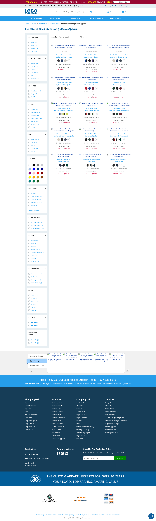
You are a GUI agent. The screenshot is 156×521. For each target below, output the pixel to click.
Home (27, 24)
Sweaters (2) (35, 73)
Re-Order (28, 418)
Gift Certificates (111, 429)
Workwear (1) (35, 78)
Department (33, 37)
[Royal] (38, 169)
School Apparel (110, 427)
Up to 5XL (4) (35, 343)
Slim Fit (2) (34, 143)
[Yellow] (29, 177)
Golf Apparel (56, 432)
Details (82, 2)
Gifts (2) (33, 70)
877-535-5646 (44, 6)
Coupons (28, 412)
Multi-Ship (108, 406)
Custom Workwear (58, 418)
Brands (33, 24)
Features (32, 188)
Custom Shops (110, 412)
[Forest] (113, 88)
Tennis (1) (34, 307)
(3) (39, 325)
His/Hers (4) (34, 48)
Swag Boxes (109, 403)
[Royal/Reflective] (60, 114)
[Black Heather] (62, 139)
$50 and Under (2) (37, 222)
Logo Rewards (81, 418)
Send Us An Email (43, 458)
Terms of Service (51, 515)
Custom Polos (56, 409)
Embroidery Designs (116, 421)
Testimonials (80, 412)
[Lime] (67, 114)
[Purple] (29, 173)
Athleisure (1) (35, 124)
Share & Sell (109, 409)
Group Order (110, 415)
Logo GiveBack (81, 415)
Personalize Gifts (57, 435)
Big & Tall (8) (35, 140)
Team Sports (115, 18)
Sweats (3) (34, 67)
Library (78, 421)
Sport (31, 290)
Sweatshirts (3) (35, 121)
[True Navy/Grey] (58, 88)
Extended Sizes (32, 334)
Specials (32, 86)
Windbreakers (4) (36, 118)
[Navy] (42, 169)
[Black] (33, 165)
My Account (29, 403)
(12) (39, 322)
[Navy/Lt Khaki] (91, 165)
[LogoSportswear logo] (31, 14)
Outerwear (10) (36, 199)
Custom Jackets (57, 403)
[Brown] (42, 177)
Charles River (54, 24)
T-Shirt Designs (114, 418)
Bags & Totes (56, 429)
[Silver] (42, 165)
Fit (29, 135)
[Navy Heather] (62, 60)
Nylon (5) (34, 244)
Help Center (80, 6)
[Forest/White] (93, 114)
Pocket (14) (34, 193)
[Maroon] (42, 173)
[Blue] (33, 169)
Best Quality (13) (36, 91)
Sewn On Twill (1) (36, 283)
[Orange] (33, 177)
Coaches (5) (35, 295)
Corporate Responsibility (85, 427)
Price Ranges (34, 217)
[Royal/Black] (86, 60)
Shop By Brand (96, 18)
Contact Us (29, 429)
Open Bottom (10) (36, 196)
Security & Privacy (82, 429)
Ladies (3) (34, 51)
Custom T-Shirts (57, 412)
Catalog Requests (111, 432)
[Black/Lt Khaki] (87, 165)
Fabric (31, 236)
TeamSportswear (58, 427)
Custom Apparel (36, 18)
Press (78, 424)
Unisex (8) (34, 45)
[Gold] (38, 177)
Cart (125, 12)
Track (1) (33, 310)
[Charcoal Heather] (58, 60)
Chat (54, 6)
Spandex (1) (35, 261)
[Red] (38, 173)
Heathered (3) (35, 249)
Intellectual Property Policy (66, 515)
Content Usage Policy (82, 515)
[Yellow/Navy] (65, 88)
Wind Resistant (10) (37, 202)
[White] (29, 165)
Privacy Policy (40, 515)
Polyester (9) (35, 241)
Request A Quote (31, 421)
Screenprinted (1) (36, 280)
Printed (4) (34, 277)
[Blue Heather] (65, 139)
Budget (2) (34, 94)
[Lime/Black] (63, 114)
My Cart (28, 409)
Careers (79, 409)
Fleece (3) (34, 246)
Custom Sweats (57, 406)
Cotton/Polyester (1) (37, 252)
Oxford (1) (34, 255)
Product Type (34, 59)
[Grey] (38, 165)
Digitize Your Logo (112, 424)
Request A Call (30, 427)
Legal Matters (81, 435)
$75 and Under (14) (37, 225)
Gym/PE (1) (34, 298)
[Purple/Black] (93, 60)
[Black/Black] (89, 60)
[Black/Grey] (62, 88)
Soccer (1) (34, 304)
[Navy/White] (94, 165)
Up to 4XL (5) (35, 340)
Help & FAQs (29, 424)
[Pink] (33, 173)
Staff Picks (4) (35, 97)
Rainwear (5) (35, 109)
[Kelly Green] (33, 181)
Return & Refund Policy (97, 515)
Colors (31, 159)
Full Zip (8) (34, 205)
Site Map (79, 438)
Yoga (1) (33, 127)
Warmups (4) (35, 115)
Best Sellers (43, 24)
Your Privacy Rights (83, 432)
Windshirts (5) (35, 112)
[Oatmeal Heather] (65, 60)
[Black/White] (89, 114)
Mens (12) (34, 42)
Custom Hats (56, 421)
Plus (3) (33, 151)
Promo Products (75, 18)
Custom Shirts (57, 415)
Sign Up (120, 458)
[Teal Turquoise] (29, 181)
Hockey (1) (34, 301)
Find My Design (30, 406)
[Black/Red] (86, 114)
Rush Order (55, 18)
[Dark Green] (38, 181)
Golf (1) (33, 75)
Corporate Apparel (58, 438)
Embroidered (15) (36, 274)
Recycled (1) (35, 258)
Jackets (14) (34, 64)
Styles (31, 104)
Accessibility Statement (113, 515)
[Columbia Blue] (29, 169)
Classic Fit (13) (35, 148)
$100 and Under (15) (37, 228)
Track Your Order (66, 6)
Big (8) (33, 145)
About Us (79, 406)
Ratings (32, 317)
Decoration (33, 269)
